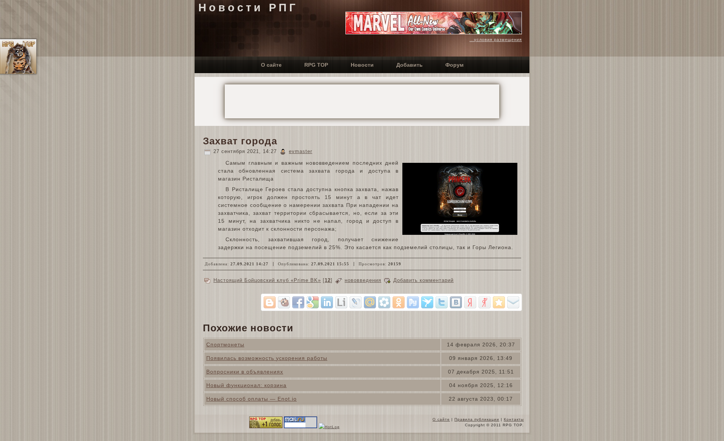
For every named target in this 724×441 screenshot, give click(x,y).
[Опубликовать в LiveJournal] (356, 302)
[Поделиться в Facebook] (298, 302)
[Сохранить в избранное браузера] (499, 302)
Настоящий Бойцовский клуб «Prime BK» (267, 280)
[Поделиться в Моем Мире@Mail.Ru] (370, 302)
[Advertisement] (362, 101)
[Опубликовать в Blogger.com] (270, 302)
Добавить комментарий (423, 280)
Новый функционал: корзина (246, 385)
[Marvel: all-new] (433, 32)
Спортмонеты (225, 344)
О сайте (441, 419)
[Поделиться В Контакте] (456, 302)
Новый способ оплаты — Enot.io (251, 399)
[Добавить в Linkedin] (327, 302)
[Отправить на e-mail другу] (513, 302)
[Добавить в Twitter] (442, 302)
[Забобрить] (284, 302)
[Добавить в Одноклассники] (399, 302)
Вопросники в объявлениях (244, 372)
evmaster (300, 151)
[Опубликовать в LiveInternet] (341, 302)
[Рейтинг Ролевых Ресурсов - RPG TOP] (265, 427)
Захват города (240, 141)
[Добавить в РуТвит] (413, 302)
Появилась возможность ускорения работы (266, 358)
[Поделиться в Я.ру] (485, 302)
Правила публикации (476, 419)
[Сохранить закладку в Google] (313, 302)
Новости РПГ (248, 8)
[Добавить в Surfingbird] (427, 302)
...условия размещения (495, 39)
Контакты (514, 419)
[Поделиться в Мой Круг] (384, 302)
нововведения (363, 280)
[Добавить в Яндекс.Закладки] (470, 302)
